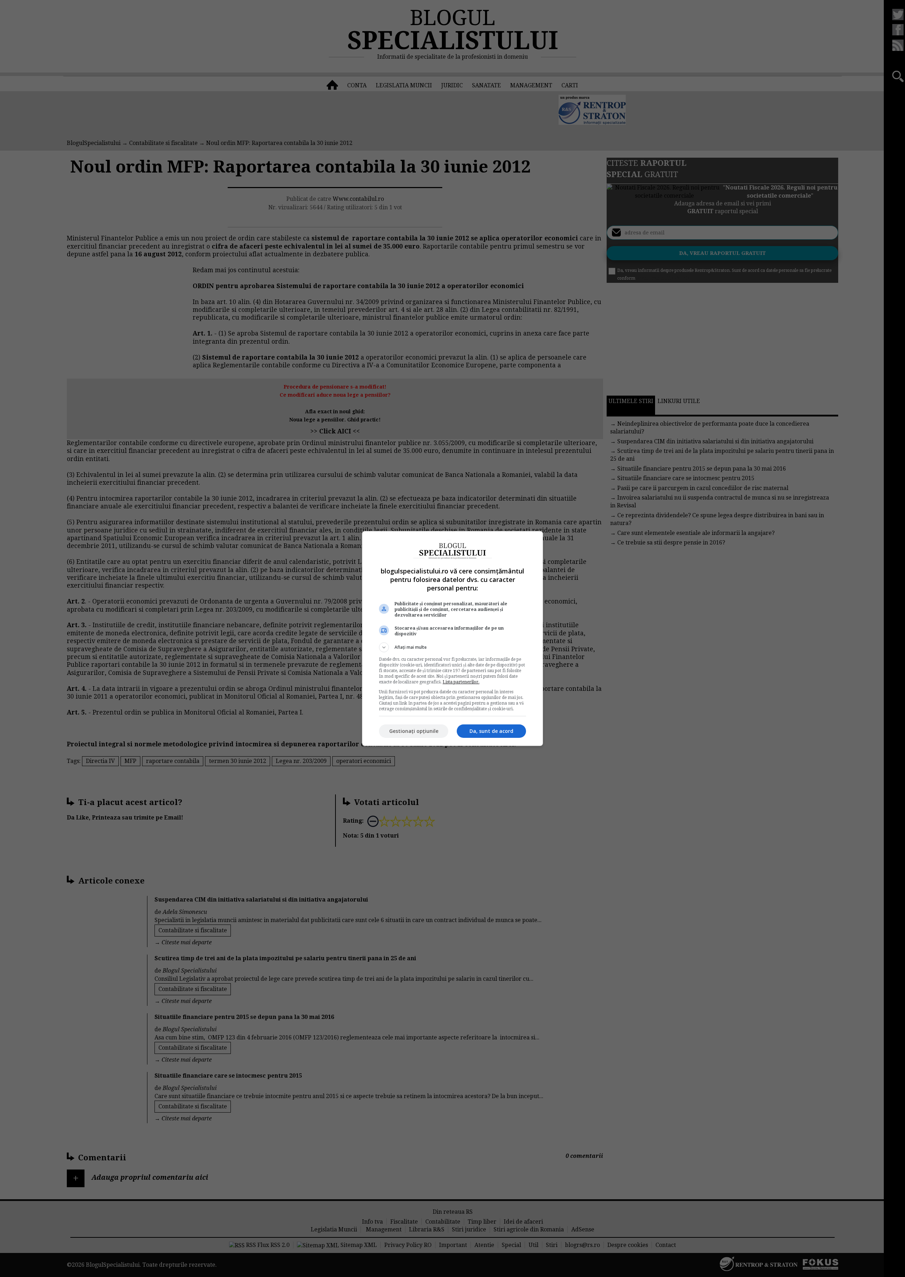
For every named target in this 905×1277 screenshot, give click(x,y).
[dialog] (452, 638)
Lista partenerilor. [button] (461, 682)
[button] (452, 647)
